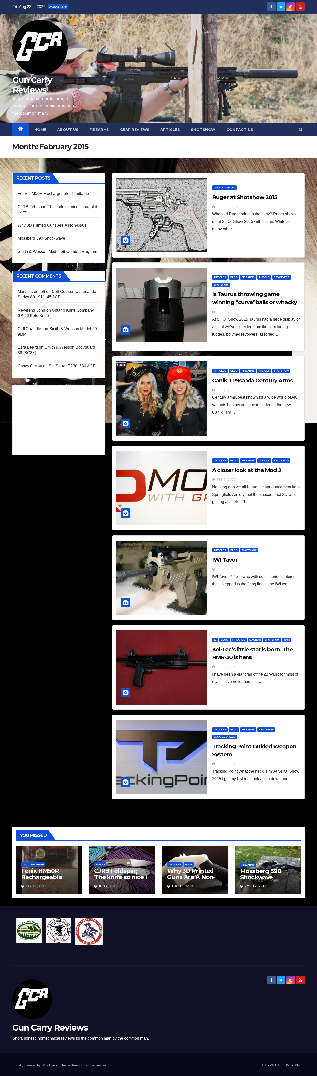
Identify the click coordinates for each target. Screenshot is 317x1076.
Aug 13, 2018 (182, 886)
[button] (301, 129)
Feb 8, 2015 (226, 312)
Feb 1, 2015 (226, 764)
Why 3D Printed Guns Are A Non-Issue (52, 225)
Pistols (264, 277)
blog (234, 277)
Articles (170, 129)
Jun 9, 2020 (108, 886)
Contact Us (239, 129)
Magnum (255, 639)
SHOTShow (203, 129)
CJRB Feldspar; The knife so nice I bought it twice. (120, 877)
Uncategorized (224, 187)
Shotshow (221, 284)
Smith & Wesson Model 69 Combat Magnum (57, 251)
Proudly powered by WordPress (35, 1065)
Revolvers (281, 277)
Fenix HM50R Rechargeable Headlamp (53, 193)
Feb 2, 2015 (226, 569)
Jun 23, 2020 (36, 886)
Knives (100, 864)
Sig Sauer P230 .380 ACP (72, 366)
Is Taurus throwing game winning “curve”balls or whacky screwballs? (254, 302)
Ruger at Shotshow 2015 (244, 197)
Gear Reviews (135, 129)
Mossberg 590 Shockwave (41, 238)
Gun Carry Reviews (32, 85)
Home (40, 129)
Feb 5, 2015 (226, 479)
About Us (68, 129)
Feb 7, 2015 (226, 390)
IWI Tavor (225, 559)
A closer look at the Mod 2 (246, 470)
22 (215, 639)
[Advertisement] (55, 419)
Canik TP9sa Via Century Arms (252, 380)
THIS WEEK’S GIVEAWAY (281, 1065)
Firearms (99, 129)
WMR (287, 639)
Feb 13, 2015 (227, 207)
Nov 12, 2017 (255, 886)
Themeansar (97, 1065)
